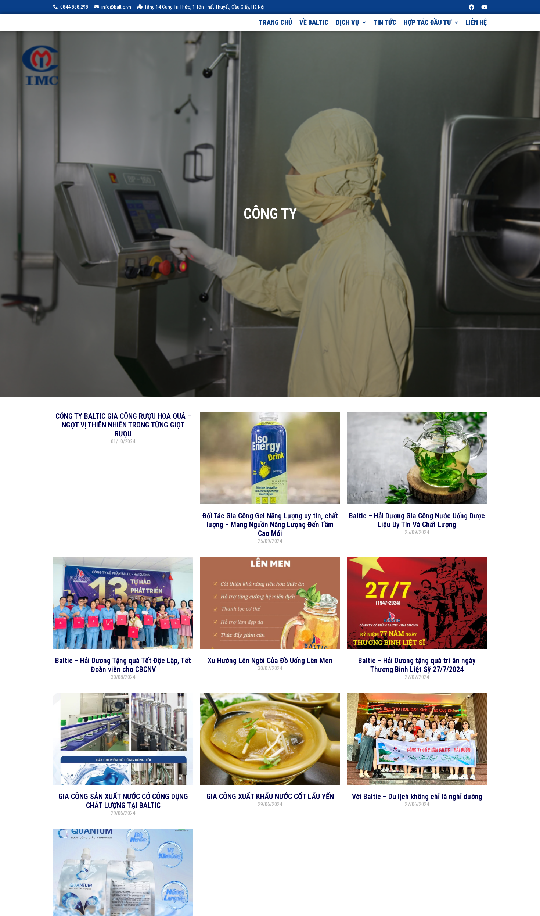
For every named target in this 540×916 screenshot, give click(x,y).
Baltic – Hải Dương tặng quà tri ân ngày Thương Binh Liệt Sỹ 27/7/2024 (417, 665)
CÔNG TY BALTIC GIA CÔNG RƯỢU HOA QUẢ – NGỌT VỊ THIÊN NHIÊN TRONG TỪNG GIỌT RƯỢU (123, 425)
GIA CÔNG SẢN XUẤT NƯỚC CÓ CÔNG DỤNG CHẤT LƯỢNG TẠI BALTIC (123, 801)
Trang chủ (275, 22)
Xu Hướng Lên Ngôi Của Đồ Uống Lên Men (270, 660)
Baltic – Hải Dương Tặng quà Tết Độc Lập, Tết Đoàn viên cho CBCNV (123, 665)
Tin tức (384, 22)
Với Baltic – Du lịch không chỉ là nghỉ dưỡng (417, 796)
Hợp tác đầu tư (427, 22)
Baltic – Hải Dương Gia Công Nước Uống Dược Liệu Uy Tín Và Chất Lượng (417, 520)
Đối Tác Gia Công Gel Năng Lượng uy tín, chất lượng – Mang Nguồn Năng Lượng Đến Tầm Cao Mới (270, 524)
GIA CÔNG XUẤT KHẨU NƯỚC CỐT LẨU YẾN (270, 796)
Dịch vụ (347, 22)
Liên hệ (476, 22)
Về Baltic (313, 22)
